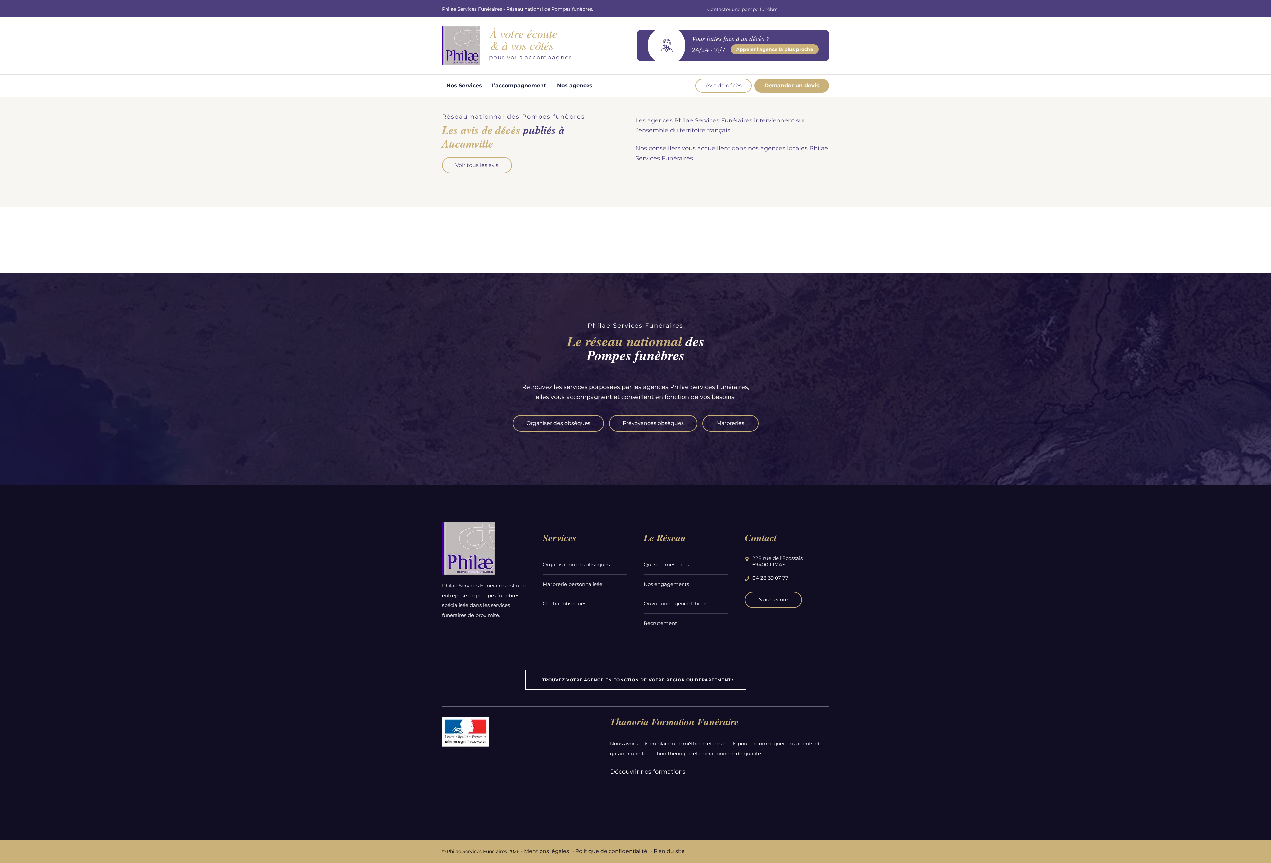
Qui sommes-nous (666, 564)
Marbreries (730, 423)
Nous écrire (773, 600)
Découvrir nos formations (647, 771)
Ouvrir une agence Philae (675, 603)
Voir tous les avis (476, 165)
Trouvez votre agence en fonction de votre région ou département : (638, 679)
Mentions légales (546, 851)
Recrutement (660, 623)
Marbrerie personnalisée (572, 584)
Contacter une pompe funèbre (742, 9)
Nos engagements (666, 584)
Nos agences (574, 85)
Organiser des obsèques (558, 423)
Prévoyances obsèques (653, 423)
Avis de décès (724, 85)
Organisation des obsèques (576, 564)
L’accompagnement (518, 85)
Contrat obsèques (564, 603)
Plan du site (669, 851)
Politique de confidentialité (611, 851)
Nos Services (464, 85)
